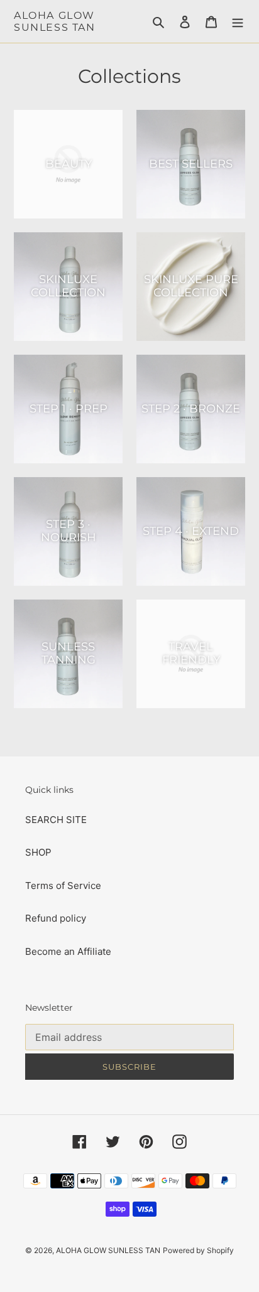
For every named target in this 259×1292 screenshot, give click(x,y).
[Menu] (237, 21)
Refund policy (55, 918)
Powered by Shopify (198, 1250)
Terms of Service (63, 885)
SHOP (38, 852)
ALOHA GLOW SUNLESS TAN (55, 21)
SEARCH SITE (56, 820)
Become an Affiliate (68, 951)
